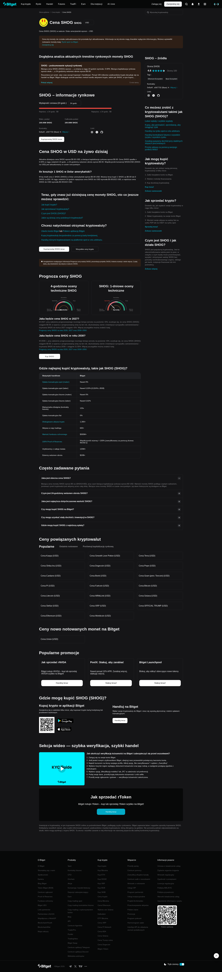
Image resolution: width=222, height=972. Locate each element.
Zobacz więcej (151, 269)
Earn (70, 897)
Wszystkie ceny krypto (85, 249)
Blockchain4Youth (45, 923)
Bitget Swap (72, 943)
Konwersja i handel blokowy (79, 888)
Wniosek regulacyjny (165, 875)
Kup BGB (101, 888)
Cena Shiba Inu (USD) (51, 566)
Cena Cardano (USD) (51, 576)
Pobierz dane (132, 910)
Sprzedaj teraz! (151, 227)
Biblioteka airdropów (76, 956)
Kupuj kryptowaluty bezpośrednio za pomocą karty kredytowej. (69, 235)
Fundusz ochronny (45, 901)
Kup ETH (101, 875)
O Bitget (41, 866)
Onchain (71, 879)
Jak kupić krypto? (49, 205)
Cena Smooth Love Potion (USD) (105, 556)
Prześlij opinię (133, 866)
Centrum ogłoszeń (45, 892)
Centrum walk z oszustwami (138, 879)
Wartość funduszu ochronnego (54, 434)
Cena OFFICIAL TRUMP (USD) (153, 606)
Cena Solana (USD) (148, 596)
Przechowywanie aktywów (138, 905)
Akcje (70, 883)
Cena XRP (102, 923)
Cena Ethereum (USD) (51, 616)
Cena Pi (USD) (47, 586)
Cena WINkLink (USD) (100, 596)
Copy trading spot (75, 901)
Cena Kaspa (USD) (49, 556)
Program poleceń (134, 918)
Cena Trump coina (105, 940)
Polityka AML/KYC (164, 888)
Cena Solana (103, 936)
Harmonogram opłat (135, 923)
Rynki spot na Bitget (70, 42)
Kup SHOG (49, 356)
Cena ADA (102, 931)
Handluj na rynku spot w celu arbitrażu (162, 131)
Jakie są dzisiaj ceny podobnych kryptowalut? (62, 218)
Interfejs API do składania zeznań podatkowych (137, 928)
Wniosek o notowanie (136, 883)
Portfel (70, 934)
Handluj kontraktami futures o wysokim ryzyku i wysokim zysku (162, 136)
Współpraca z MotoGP (47, 918)
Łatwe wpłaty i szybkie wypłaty (159, 121)
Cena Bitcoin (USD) (148, 586)
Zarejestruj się (172, 4)
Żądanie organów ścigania (168, 870)
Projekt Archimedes (135, 901)
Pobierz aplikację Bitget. (74, 231)
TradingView (73, 939)
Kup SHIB (101, 892)
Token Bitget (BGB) (45, 888)
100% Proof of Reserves (52, 442)
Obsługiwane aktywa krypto (53, 422)
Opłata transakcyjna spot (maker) (55, 382)
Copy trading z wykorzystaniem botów (80, 911)
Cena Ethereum (104, 905)
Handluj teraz (120, 720)
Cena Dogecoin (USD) (100, 566)
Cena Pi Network (104, 927)
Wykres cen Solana (105, 910)
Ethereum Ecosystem (155, 79)
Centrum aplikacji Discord (78, 952)
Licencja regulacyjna (165, 883)
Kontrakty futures (75, 870)
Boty (69, 917)
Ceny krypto (56, 12)
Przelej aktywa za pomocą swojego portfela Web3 (161, 148)
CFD (69, 875)
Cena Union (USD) (49, 639)
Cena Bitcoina (103, 901)
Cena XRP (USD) (98, 606)
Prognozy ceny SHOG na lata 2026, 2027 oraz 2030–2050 (63, 330)
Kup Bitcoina (103, 870)
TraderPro (72, 930)
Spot (69, 866)
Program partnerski (135, 892)
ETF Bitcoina (103, 918)
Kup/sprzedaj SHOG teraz (51, 139)
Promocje (131, 914)
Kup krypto (102, 866)
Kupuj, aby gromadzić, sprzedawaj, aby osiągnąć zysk (163, 126)
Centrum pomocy (134, 870)
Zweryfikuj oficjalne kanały (138, 875)
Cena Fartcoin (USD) (99, 586)
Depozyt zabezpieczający (78, 892)
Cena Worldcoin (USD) (100, 616)
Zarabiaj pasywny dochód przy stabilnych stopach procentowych (164, 142)
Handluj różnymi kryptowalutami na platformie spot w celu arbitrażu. (72, 240)
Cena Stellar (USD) (49, 606)
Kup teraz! (149, 187)
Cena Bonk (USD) (98, 576)
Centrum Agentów (75, 926)
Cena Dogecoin (104, 945)
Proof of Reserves (45, 897)
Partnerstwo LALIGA (46, 914)
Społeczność (43, 875)
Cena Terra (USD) (147, 556)
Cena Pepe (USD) (147, 566)
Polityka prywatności (165, 892)
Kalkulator (102, 914)
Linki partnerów (44, 910)
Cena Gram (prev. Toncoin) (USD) (154, 576)
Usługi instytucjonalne (136, 897)
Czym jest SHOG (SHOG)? (53, 213)
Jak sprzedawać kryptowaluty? (55, 209)
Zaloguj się (156, 4)
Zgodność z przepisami (166, 879)
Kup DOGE (102, 879)
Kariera (41, 879)
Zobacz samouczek (153, 191)
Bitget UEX (42, 905)
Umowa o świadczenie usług (168, 866)
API (69, 921)
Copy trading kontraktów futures (81, 905)
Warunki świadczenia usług (168, 897)
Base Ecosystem (171, 79)
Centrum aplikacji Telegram (79, 947)
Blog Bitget (42, 883)
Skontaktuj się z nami (46, 870)
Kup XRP (101, 883)
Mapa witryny (43, 931)
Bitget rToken (103, 949)
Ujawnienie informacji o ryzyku (169, 901)
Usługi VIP (131, 888)
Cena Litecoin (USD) (50, 596)
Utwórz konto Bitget (50, 231)
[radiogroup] (158, 70)
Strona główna (44, 12)
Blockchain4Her (44, 927)
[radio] (153, 70)
